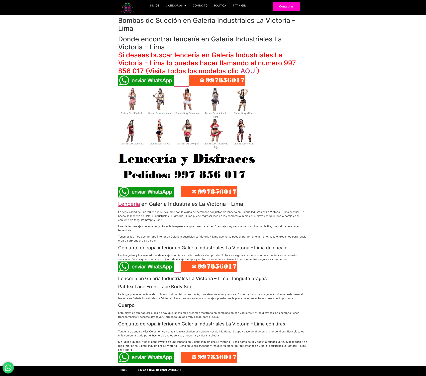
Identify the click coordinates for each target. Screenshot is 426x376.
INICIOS (154, 5)
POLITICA (220, 5)
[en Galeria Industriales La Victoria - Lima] (187, 180)
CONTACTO (200, 5)
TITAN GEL (239, 5)
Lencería (129, 204)
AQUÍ (248, 71)
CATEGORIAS (174, 5)
